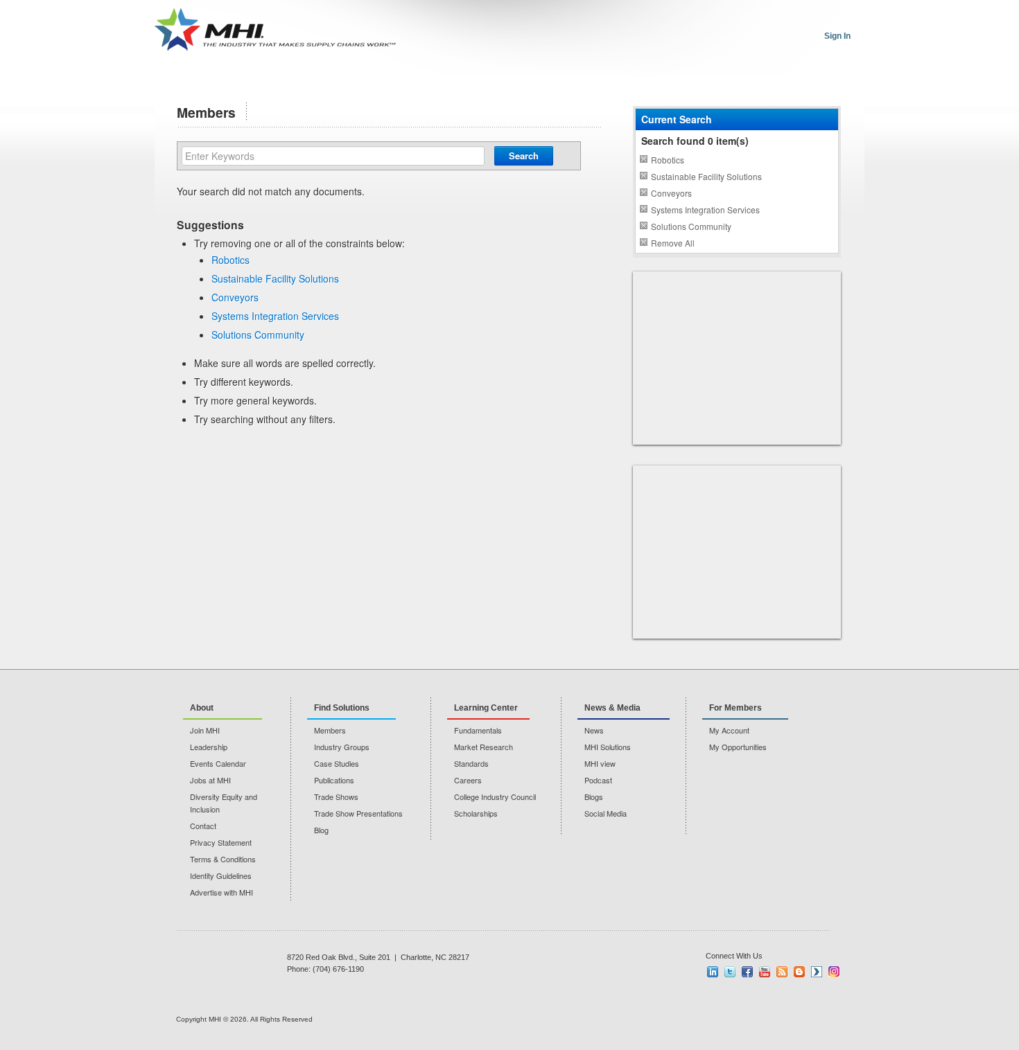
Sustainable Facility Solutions (275, 278)
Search (524, 155)
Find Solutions (341, 708)
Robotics (230, 260)
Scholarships (476, 813)
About (202, 708)
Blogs (593, 796)
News (594, 730)
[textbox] (333, 156)
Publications (334, 779)
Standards (471, 763)
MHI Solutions (607, 746)
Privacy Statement (221, 842)
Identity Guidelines (221, 875)
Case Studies (336, 763)
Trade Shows (336, 796)
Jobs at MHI (210, 779)
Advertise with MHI (221, 892)
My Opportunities (738, 746)
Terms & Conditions (223, 858)
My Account (729, 730)
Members (330, 730)
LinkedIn (712, 971)
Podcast (598, 779)
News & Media (612, 708)
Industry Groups (341, 746)
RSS (781, 971)
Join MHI (205, 730)
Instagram (833, 971)
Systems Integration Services (275, 316)
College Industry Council (495, 796)
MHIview (816, 971)
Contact (203, 825)
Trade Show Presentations (358, 813)
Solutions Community (257, 334)
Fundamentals (478, 730)
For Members (735, 708)
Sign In (837, 36)
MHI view (600, 763)
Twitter (729, 971)
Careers (468, 779)
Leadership (208, 746)
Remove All (673, 243)
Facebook (747, 971)
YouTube (764, 971)
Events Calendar (218, 763)
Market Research (483, 746)
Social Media (605, 813)
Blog (321, 829)
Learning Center (486, 708)
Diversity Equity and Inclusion (223, 803)
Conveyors (235, 297)
